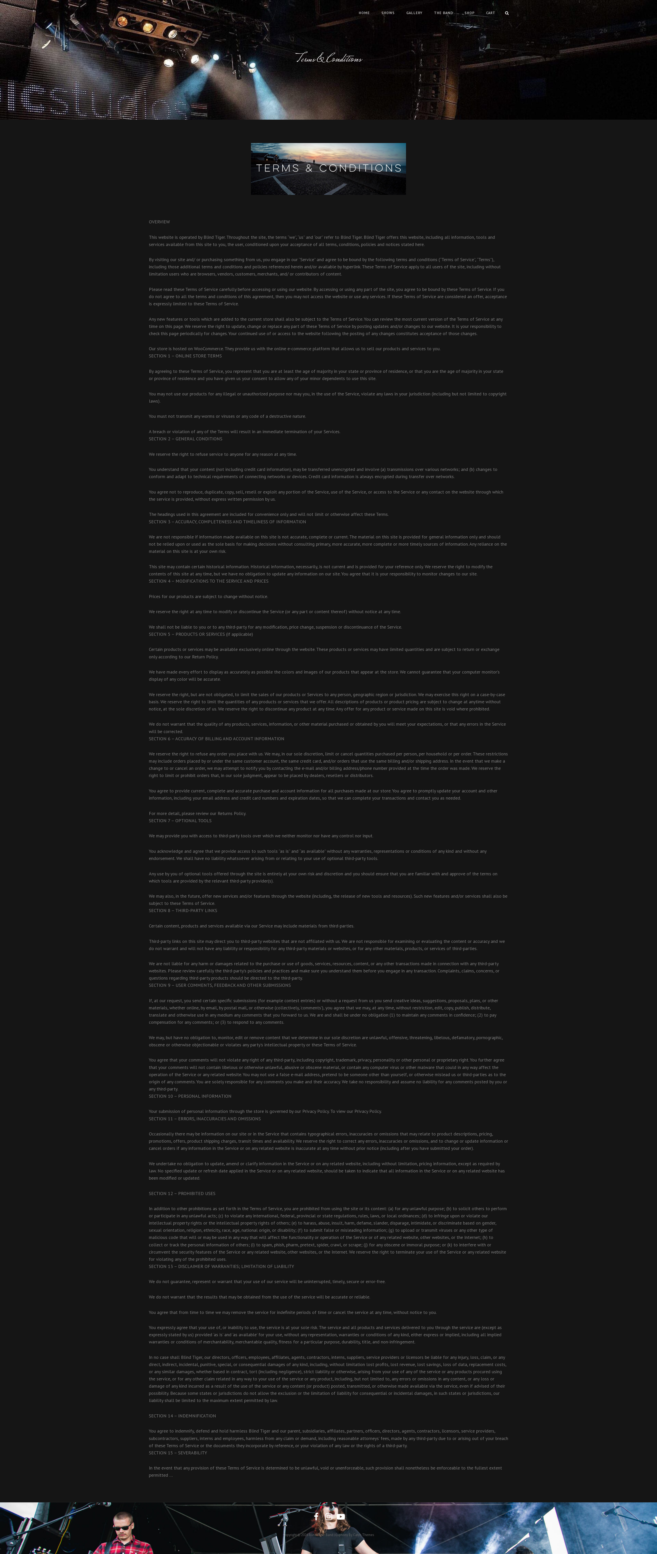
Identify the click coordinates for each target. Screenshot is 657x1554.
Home (364, 13)
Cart (490, 13)
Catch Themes (363, 1535)
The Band (443, 13)
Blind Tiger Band (321, 1535)
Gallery (414, 13)
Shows (388, 13)
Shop (470, 13)
